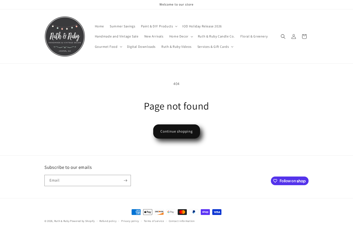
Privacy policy (130, 221)
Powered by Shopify (82, 221)
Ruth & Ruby (62, 221)
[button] (158, 26)
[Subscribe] (125, 180)
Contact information (182, 221)
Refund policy (107, 221)
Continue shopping (176, 131)
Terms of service (154, 221)
